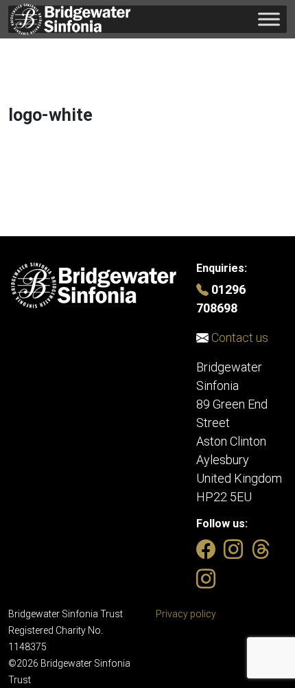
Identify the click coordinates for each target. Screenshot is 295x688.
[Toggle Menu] (269, 18)
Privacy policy (186, 613)
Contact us (238, 337)
